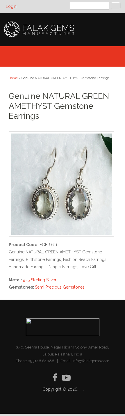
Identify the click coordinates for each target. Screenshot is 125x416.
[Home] (39, 36)
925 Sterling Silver (39, 280)
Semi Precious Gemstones (60, 287)
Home (13, 78)
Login (11, 6)
